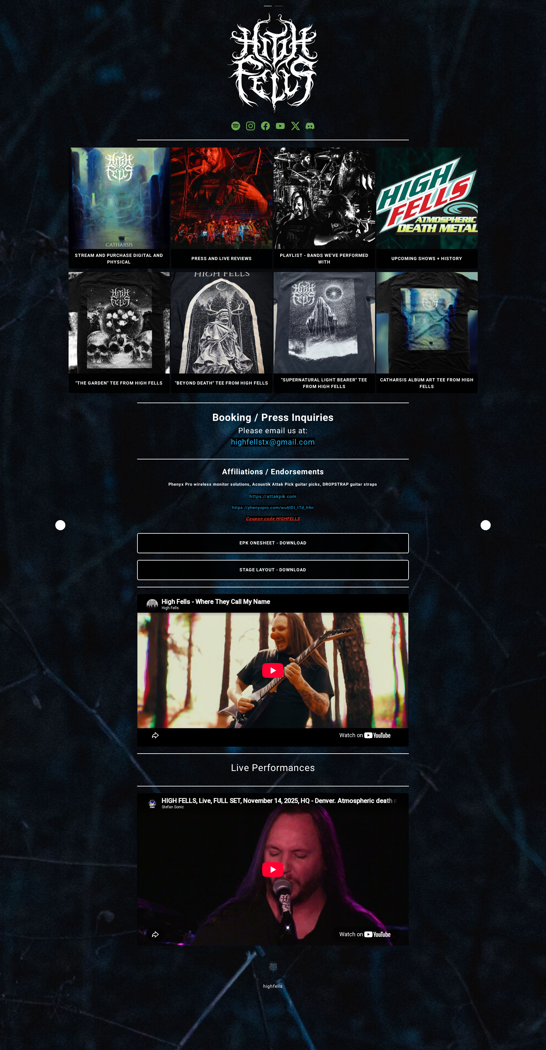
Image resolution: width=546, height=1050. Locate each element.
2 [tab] (280, 6)
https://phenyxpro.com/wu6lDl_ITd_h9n (273, 507)
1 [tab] (269, 6)
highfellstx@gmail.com (273, 442)
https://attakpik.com (273, 496)
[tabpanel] (273, 501)
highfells (272, 986)
